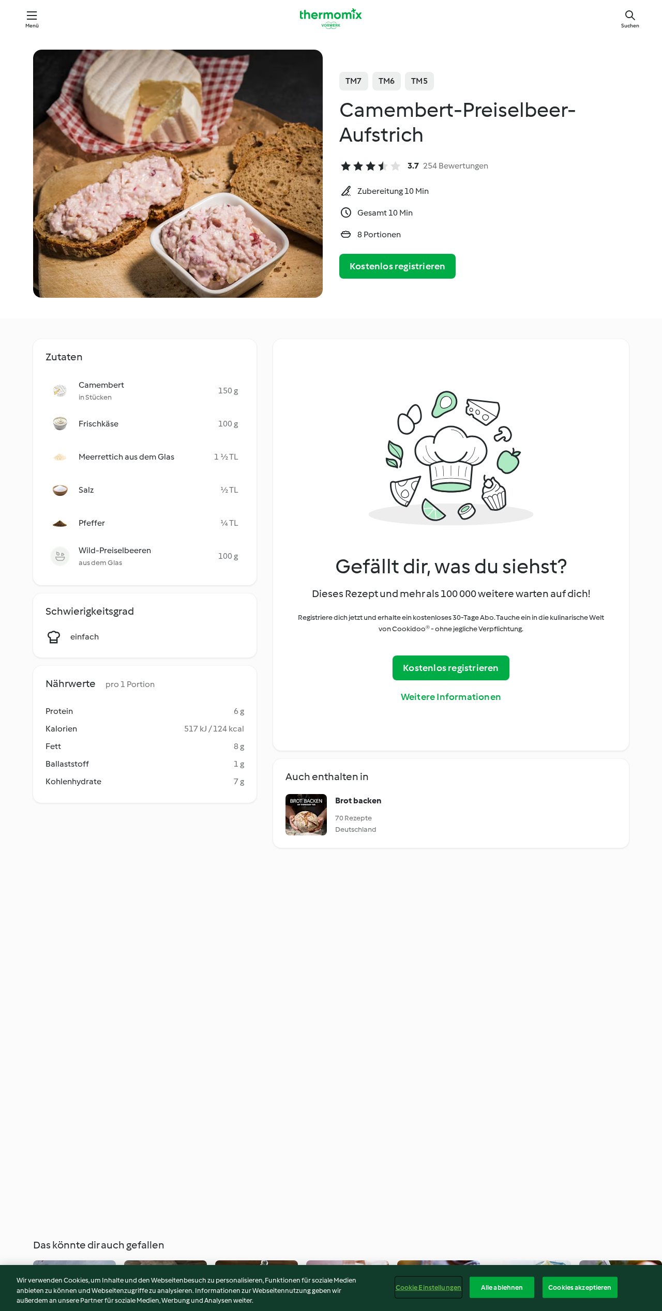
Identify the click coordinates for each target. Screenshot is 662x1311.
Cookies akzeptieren (579, 1287)
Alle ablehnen (502, 1287)
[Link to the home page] (331, 18)
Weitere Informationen (451, 697)
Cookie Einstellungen (429, 1287)
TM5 (419, 81)
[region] (331, 1288)
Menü (32, 25)
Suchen (630, 25)
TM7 (353, 81)
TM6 (387, 81)
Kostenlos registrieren (397, 266)
